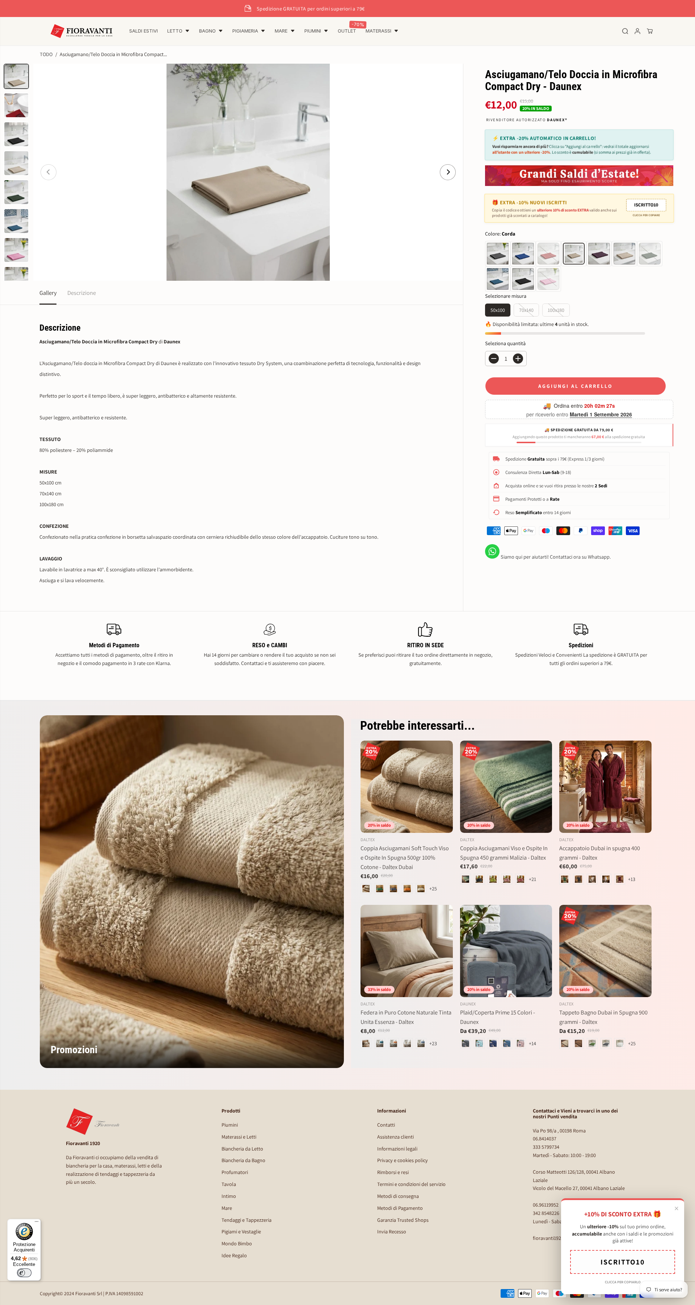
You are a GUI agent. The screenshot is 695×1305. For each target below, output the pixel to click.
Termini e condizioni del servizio (411, 1184)
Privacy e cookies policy (402, 1160)
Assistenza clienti (395, 1136)
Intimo (229, 1195)
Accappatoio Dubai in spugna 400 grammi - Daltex (599, 852)
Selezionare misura (505, 295)
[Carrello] (649, 31)
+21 (532, 879)
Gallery (47, 293)
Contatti (386, 1124)
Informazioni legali (397, 1148)
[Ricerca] (625, 31)
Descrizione (81, 293)
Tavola (229, 1184)
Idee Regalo (234, 1255)
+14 (532, 1043)
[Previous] (48, 172)
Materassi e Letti (239, 1136)
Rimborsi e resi (393, 1172)
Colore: (500, 233)
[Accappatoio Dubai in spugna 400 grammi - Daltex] (605, 787)
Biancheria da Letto (242, 1148)
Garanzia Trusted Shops (403, 1219)
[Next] (448, 172)
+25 (433, 888)
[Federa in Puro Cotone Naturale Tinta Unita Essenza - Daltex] (407, 951)
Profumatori (235, 1172)
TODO (46, 54)
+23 (433, 1043)
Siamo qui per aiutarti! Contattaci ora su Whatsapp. (555, 556)
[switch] (24, 1272)
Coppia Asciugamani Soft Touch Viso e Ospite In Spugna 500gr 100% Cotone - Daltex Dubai (405, 857)
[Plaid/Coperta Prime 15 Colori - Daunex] (506, 951)
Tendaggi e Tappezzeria (246, 1219)
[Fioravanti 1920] (81, 31)
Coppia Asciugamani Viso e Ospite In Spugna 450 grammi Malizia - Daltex (504, 852)
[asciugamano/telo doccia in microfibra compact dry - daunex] (248, 172)
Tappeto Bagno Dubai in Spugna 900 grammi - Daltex (603, 1017)
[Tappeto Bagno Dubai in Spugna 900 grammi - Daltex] (605, 951)
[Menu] (36, 1223)
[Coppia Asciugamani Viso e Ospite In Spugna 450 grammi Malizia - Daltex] (506, 787)
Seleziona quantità (505, 343)
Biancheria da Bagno (243, 1160)
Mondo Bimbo (237, 1243)
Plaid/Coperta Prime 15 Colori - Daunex (497, 1017)
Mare (227, 1207)
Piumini (230, 1124)
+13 (631, 879)
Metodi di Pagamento (400, 1207)
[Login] (637, 31)
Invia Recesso (391, 1231)
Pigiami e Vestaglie (241, 1231)
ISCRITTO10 (646, 205)
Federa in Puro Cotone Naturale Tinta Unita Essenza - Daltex (406, 1017)
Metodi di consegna (398, 1195)
